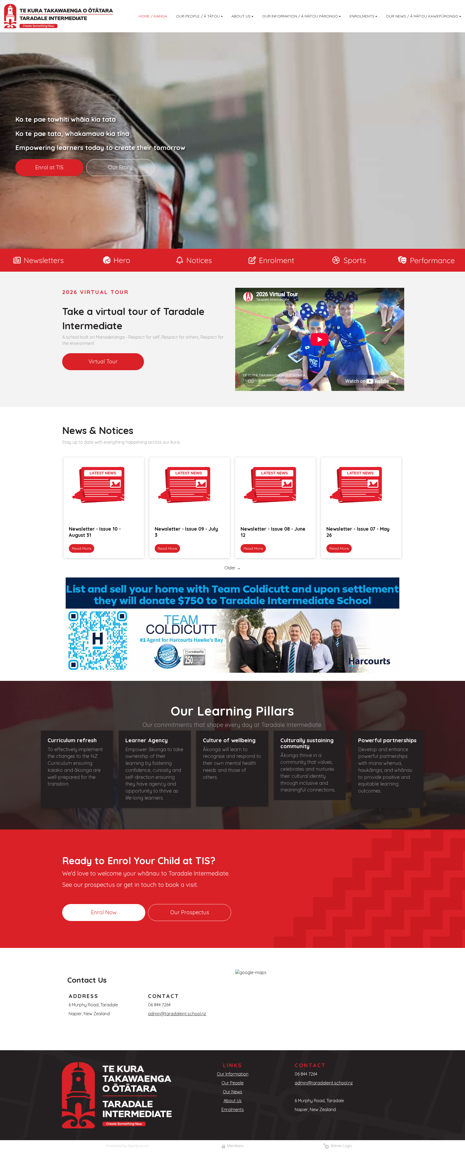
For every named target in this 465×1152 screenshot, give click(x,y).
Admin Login (340, 1146)
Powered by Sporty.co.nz (128, 1146)
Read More (81, 548)
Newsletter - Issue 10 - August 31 (95, 532)
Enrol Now (104, 912)
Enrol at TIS (49, 167)
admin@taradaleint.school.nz (177, 1013)
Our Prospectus (189, 912)
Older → (232, 567)
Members (235, 1146)
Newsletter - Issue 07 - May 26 (357, 532)
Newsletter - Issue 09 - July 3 (186, 532)
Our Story (120, 167)
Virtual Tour (103, 361)
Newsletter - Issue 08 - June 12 (273, 532)
